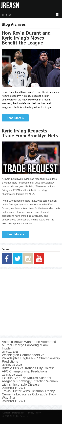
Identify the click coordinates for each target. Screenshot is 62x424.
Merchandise (18, 413)
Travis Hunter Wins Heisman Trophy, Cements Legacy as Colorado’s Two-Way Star (29, 394)
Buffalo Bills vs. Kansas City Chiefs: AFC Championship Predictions (28, 369)
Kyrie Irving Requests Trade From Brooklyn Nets (30, 133)
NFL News (6, 15)
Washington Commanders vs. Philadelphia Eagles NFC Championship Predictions (31, 358)
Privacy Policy (34, 413)
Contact (6, 413)
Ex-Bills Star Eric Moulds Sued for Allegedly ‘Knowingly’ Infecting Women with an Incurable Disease (30, 381)
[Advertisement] (31, 302)
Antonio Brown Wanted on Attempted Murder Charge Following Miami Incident (29, 345)
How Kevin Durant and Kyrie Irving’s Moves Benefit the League (26, 38)
